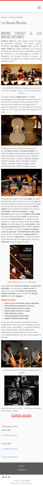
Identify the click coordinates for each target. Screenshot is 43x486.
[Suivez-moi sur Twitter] (6, 477)
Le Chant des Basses (9, 435)
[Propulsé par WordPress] (28, 480)
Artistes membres (8, 299)
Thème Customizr (26, 483)
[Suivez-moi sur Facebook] (9, 477)
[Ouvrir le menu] (39, 8)
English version (21, 415)
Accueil (3, 17)
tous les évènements (9, 457)
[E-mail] (3, 477)
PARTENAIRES (22, 470)
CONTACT (22, 466)
